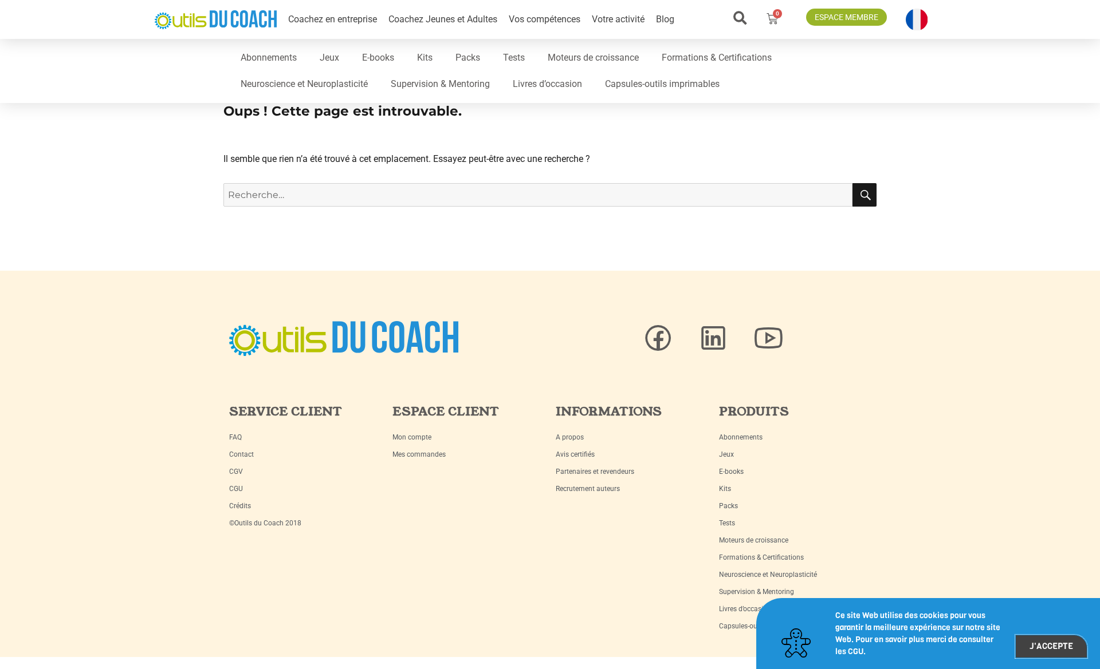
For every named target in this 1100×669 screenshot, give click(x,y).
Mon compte (411, 437)
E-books (378, 57)
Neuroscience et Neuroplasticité (304, 83)
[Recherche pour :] (537, 194)
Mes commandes (419, 454)
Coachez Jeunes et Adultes (442, 19)
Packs (467, 57)
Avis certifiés (575, 454)
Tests (514, 57)
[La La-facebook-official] (658, 338)
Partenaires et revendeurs (595, 472)
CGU (236, 489)
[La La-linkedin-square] (713, 338)
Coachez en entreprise (332, 19)
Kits (425, 57)
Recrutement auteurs (588, 489)
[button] (740, 18)
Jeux (329, 57)
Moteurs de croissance (593, 57)
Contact (241, 454)
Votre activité (618, 19)
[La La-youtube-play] (768, 338)
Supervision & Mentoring (440, 83)
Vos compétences (544, 19)
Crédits (240, 506)
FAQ (235, 437)
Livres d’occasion (547, 83)
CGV (236, 472)
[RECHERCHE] (864, 195)
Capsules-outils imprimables (662, 83)
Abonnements (269, 57)
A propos (570, 437)
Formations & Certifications (717, 57)
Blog (665, 19)
